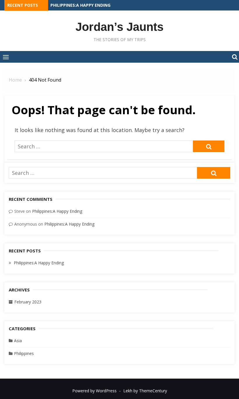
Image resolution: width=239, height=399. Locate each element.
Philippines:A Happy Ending (80, 5)
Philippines (24, 353)
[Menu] (6, 57)
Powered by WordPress (94, 390)
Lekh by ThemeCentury (145, 390)
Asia (18, 340)
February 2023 (27, 302)
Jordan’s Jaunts (119, 26)
